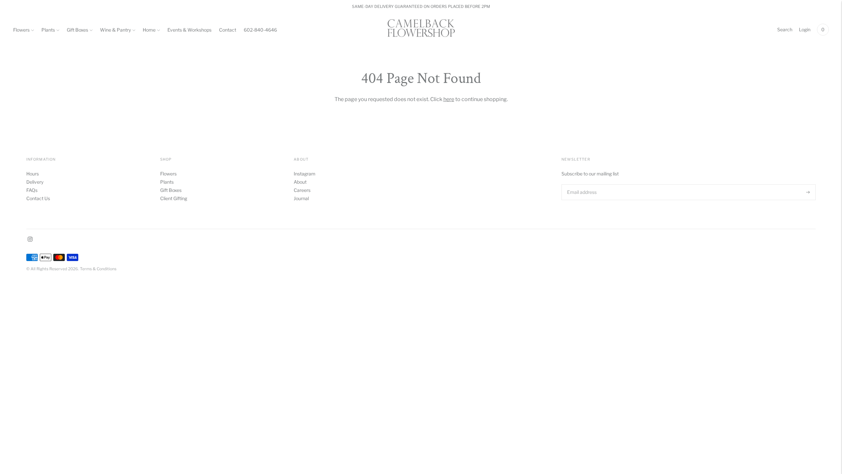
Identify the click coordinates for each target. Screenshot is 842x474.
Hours (32, 173)
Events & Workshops (189, 30)
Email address (581, 184)
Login (804, 29)
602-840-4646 (260, 30)
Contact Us (38, 198)
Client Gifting (173, 198)
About (300, 182)
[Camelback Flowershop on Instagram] (30, 240)
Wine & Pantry (115, 30)
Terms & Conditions (98, 268)
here (448, 99)
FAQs (31, 190)
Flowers (21, 30)
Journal (301, 198)
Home (149, 30)
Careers (302, 190)
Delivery (34, 182)
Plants (48, 30)
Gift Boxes (77, 30)
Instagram (304, 173)
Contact (227, 30)
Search (784, 29)
